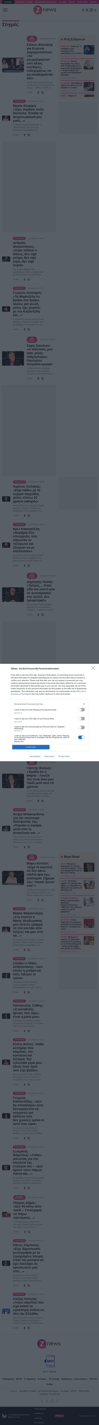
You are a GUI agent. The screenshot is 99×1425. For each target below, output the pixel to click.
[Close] (94, 668)
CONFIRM (31, 747)
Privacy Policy (64, 756)
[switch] (81, 709)
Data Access (49, 756)
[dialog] (49, 712)
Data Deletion (34, 756)
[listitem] (49, 704)
